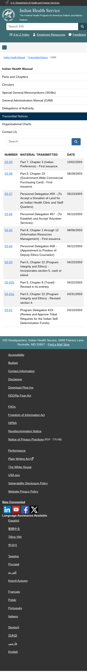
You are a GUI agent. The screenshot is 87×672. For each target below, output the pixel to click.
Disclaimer (15, 379)
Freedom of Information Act (26, 415)
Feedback (79, 34)
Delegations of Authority (18, 108)
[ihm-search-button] (76, 141)
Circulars (8, 84)
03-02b (9, 282)
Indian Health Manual (17, 68)
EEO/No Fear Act (19, 395)
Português (15, 608)
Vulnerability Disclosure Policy (28, 483)
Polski (12, 600)
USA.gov (14, 475)
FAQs (12, 406)
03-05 (8, 230)
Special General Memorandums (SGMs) (29, 92)
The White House (19, 467)
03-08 (8, 173)
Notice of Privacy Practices (26, 439)
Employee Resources (51, 34)
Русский (13, 564)
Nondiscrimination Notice (24, 431)
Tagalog (13, 556)
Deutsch (13, 627)
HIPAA (12, 423)
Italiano (13, 616)
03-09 (8, 162)
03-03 (8, 262)
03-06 (8, 214)
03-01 (8, 310)
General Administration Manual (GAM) (27, 100)
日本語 (12, 635)
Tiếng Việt (15, 536)
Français (14, 591)
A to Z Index (21, 34)
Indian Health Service (40, 10)
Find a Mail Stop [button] (58, 344)
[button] (82, 26)
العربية (12, 572)
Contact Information (21, 371)
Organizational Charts (16, 124)
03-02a (9, 294)
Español (13, 520)
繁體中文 (14, 528)
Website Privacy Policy (23, 491)
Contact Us (9, 132)
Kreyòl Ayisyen (18, 580)
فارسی (12, 643)
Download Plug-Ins (20, 387)
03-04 (8, 246)
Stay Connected (13, 502)
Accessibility (16, 354)
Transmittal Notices (15, 116)
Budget (13, 362)
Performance (17, 450)
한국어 (12, 545)
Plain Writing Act (19, 458)
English (13, 651)
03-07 (8, 194)
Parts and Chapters (15, 76)
